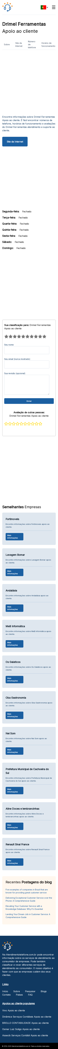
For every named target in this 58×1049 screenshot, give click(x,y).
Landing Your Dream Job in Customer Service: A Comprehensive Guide (28, 915)
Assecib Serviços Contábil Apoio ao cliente (25, 1035)
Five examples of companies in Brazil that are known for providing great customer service (27, 891)
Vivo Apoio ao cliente (13, 1010)
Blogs (44, 991)
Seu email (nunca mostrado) (17, 359)
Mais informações (12, 536)
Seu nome (9, 344)
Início (5, 991)
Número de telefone (32, 44)
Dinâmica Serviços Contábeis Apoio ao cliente (26, 1016)
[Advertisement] (29, 83)
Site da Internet (18, 44)
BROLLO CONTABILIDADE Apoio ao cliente (25, 1022)
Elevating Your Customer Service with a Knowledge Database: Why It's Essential (24, 907)
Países (19, 994)
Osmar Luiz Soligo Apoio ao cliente (21, 1029)
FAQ (30, 994)
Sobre (7, 44)
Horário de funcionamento (48, 44)
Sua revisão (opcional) (14, 373)
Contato (6, 994)
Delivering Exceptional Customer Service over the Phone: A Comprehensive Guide (29, 899)
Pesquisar (30, 991)
